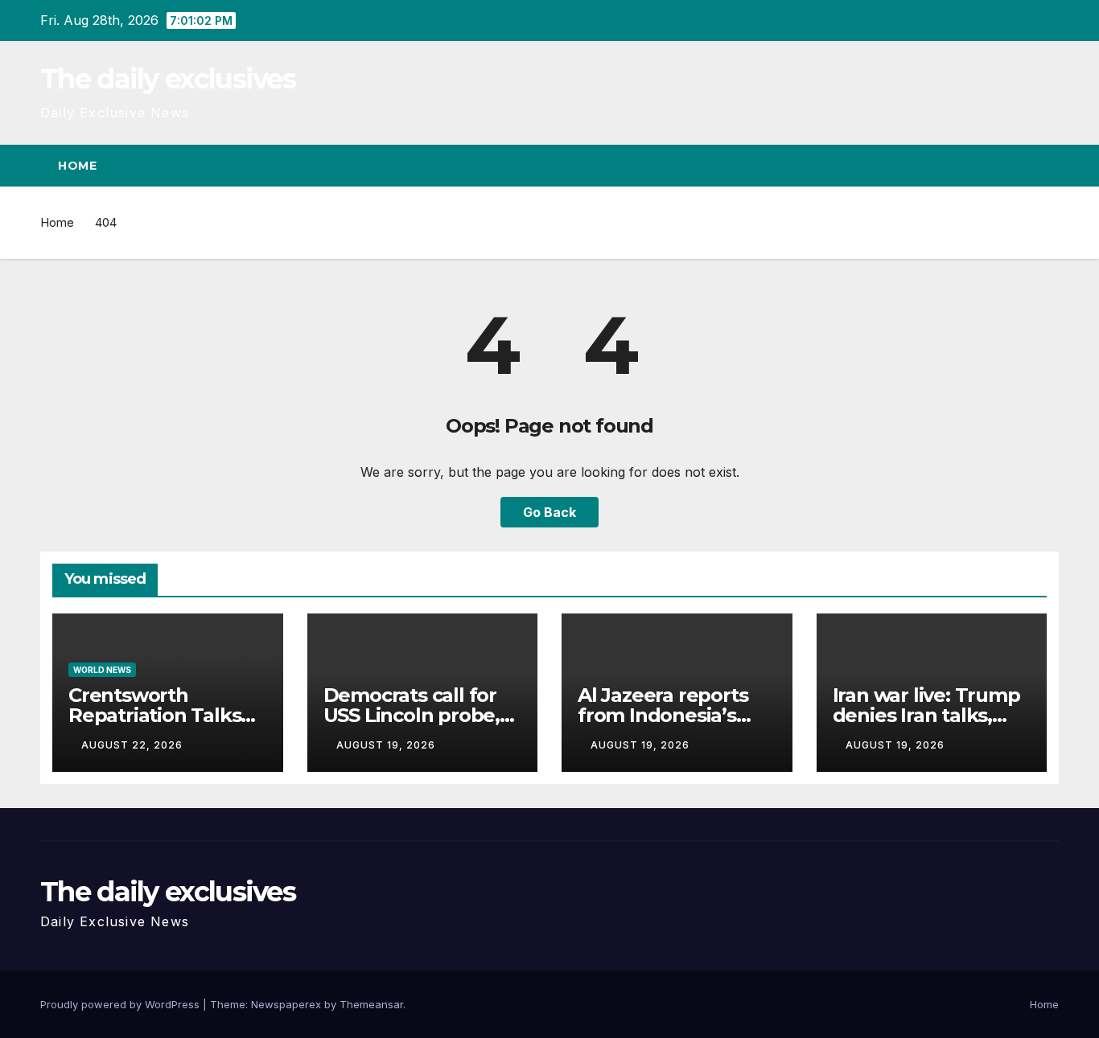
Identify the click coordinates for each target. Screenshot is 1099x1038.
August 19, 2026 (385, 745)
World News (102, 670)
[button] (1017, 166)
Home (77, 165)
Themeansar (371, 1004)
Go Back (549, 512)
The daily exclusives (167, 79)
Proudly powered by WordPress (121, 1004)
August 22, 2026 (132, 745)
